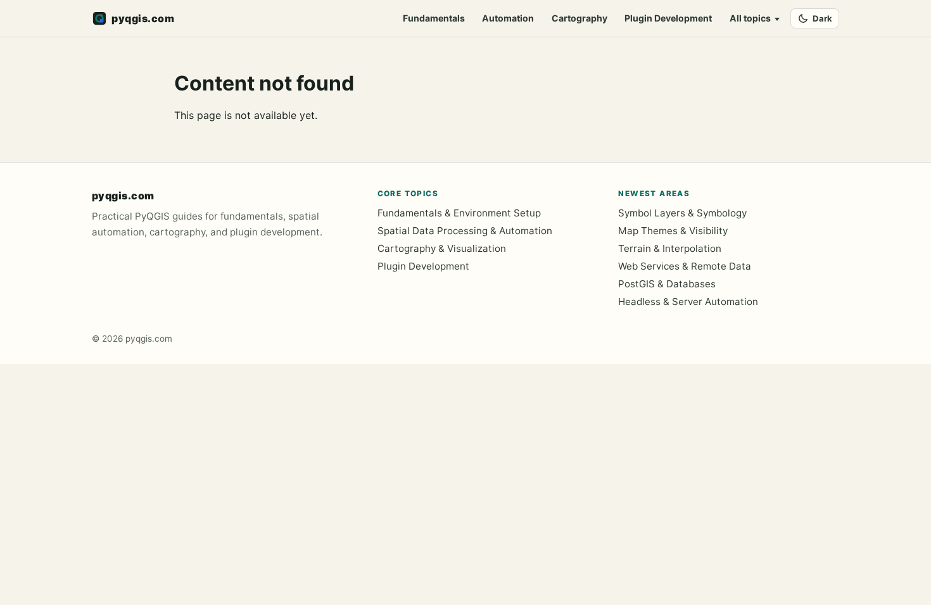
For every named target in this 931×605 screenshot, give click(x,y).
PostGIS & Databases (667, 284)
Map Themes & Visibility (673, 231)
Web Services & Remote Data (684, 266)
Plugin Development (668, 18)
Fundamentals (434, 18)
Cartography (579, 18)
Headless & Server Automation (688, 302)
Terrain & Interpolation (669, 248)
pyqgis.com (123, 195)
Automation (508, 18)
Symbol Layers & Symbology (682, 213)
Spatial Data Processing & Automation (464, 231)
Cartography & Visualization (441, 248)
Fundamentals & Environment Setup (459, 213)
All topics (750, 18)
